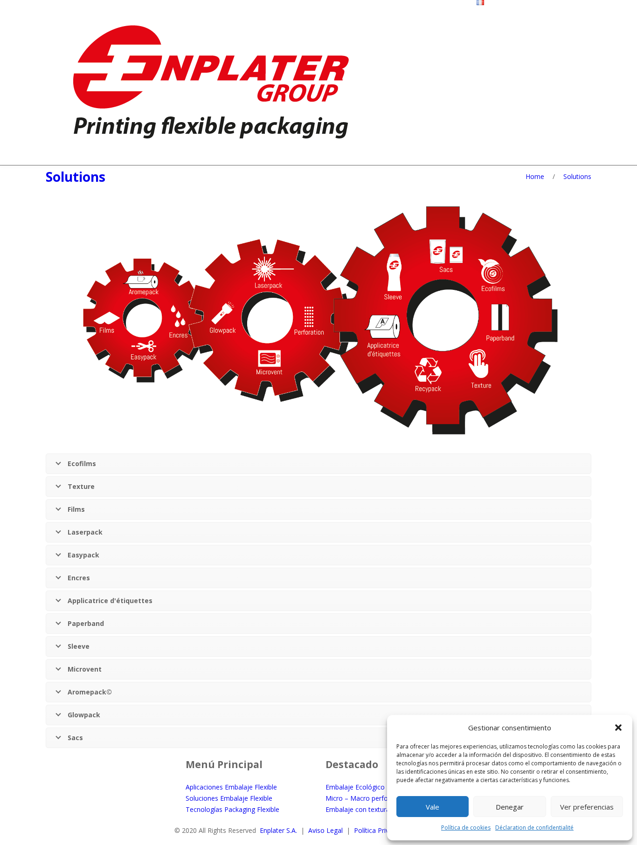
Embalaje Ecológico (355, 787)
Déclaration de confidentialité (534, 827)
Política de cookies (466, 827)
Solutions (75, 176)
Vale (432, 806)
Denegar (510, 806)
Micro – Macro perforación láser (374, 798)
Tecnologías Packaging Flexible (232, 809)
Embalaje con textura (357, 809)
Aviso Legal (325, 830)
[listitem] (491, 275)
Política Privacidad (381, 830)
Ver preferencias (587, 806)
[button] (618, 727)
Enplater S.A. (278, 830)
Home (535, 176)
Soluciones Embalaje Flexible (229, 798)
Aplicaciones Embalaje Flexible (231, 787)
